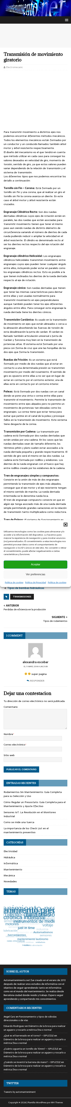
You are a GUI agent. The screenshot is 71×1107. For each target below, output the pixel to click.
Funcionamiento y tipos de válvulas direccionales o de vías (30, 1018)
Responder (37, 681)
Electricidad (10, 851)
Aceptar (35, 564)
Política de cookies (14, 582)
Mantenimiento (13, 869)
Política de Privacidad (35, 582)
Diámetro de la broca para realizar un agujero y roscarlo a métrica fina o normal (35, 1028)
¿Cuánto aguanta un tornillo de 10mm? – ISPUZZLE (31, 1049)
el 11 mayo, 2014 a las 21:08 (36, 666)
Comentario (11, 707)
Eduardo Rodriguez (14, 1026)
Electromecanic (14, 67)
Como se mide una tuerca (19, 822)
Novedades (10, 881)
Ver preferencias (35, 574)
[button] (65, 524)
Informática (11, 863)
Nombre (8, 734)
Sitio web (9, 755)
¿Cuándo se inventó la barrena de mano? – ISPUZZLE (32, 1062)
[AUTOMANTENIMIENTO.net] (35, 14)
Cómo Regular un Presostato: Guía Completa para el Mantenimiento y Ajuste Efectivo (35, 804)
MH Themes (57, 1102)
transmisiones (22, 597)
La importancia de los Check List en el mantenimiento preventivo (26, 830)
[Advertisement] (35, 36)
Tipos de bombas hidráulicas (25, 588)
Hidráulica (9, 857)
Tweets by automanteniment (20, 1092)
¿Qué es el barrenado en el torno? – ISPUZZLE (29, 1036)
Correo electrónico (14, 745)
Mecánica (9, 875)
